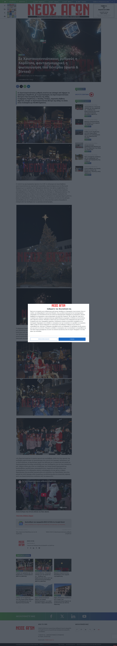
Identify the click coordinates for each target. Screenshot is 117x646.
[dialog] (58, 323)
